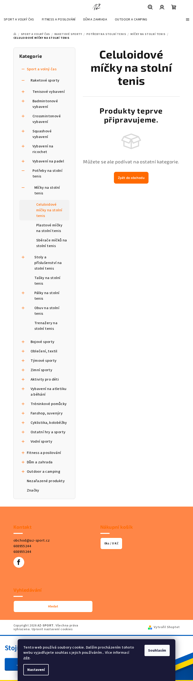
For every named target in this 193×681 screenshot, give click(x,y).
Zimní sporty (41, 370)
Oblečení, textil (44, 351)
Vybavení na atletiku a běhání (49, 391)
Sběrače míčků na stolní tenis (51, 243)
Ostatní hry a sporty (48, 432)
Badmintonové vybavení (45, 103)
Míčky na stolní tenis (47, 190)
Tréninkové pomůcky (49, 403)
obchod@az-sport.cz (31, 540)
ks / (111, 543)
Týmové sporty (44, 360)
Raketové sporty (45, 80)
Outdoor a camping (43, 471)
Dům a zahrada (40, 462)
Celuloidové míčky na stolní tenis (49, 210)
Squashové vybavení (42, 134)
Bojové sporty (43, 341)
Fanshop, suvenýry (47, 413)
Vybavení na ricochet (42, 149)
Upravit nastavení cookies (52, 629)
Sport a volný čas (42, 69)
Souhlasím (157, 650)
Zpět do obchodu (131, 178)
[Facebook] (18, 562)
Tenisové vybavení (48, 91)
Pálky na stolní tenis (47, 295)
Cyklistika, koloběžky (49, 422)
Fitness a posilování (44, 452)
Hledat (53, 606)
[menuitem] (19, 19)
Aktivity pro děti (45, 379)
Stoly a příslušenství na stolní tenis (48, 263)
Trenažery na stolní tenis (46, 325)
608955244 (22, 546)
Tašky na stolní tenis (47, 280)
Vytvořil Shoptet (167, 627)
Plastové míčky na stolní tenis (49, 228)
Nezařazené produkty (46, 481)
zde (26, 657)
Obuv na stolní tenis (47, 310)
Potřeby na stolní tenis (47, 173)
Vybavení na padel (48, 161)
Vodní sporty (41, 441)
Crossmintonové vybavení (46, 119)
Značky (33, 490)
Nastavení (36, 669)
